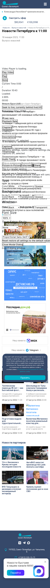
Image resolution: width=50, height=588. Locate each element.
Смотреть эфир (17, 18)
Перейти (15, 572)
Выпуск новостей (11, 40)
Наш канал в (19, 340)
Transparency (27, 186)
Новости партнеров (14, 442)
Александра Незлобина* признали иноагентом (25, 12)
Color (5, 186)
